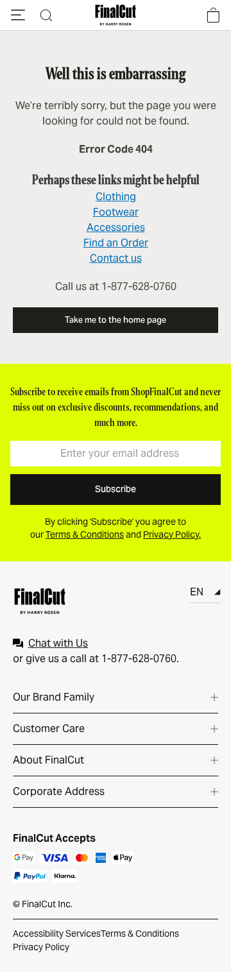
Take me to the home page (115, 319)
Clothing (116, 196)
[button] (18, 15)
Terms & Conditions (140, 933)
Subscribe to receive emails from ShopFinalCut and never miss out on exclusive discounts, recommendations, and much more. (115, 407)
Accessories (116, 227)
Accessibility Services (57, 933)
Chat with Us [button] (58, 643)
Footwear (116, 212)
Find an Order (115, 243)
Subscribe (115, 489)
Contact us (116, 258)
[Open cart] (213, 15)
